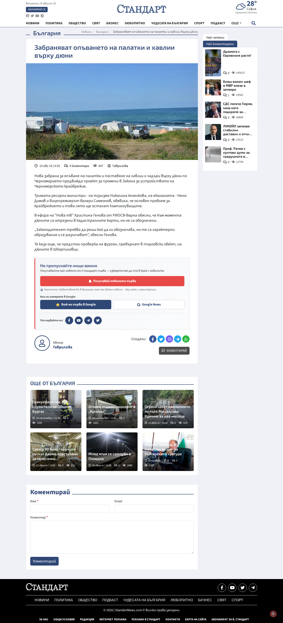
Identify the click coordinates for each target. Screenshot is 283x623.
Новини (86, 32)
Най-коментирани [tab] (220, 44)
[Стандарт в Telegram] (88, 320)
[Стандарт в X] (98, 320)
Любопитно (182, 600)
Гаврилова (120, 166)
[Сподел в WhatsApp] (186, 339)
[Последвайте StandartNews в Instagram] (32, 16)
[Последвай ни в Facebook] (222, 588)
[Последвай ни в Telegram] (253, 588)
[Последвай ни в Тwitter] (242, 588)
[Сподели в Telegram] (177, 339)
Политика (63, 600)
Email (118, 501)
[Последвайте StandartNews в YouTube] (37, 16)
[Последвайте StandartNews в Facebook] (27, 16)
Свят (221, 600)
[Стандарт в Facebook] (69, 320)
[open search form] (253, 23)
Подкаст (110, 600)
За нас (43, 619)
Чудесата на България (144, 600)
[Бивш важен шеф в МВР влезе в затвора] (213, 87)
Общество (87, 600)
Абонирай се (37, 9)
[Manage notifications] (273, 614)
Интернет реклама (112, 619)
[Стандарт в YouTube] (79, 320)
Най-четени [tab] (215, 37)
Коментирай (176, 350)
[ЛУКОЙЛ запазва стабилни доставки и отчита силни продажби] (213, 132)
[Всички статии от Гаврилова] (42, 343)
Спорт (237, 600)
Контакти (173, 619)
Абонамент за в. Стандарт (230, 619)
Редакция (87, 619)
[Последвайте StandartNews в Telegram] (42, 16)
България (102, 32)
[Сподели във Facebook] (152, 339)
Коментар (39, 517)
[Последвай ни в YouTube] (232, 588)
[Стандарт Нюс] (47, 590)
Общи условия (64, 619)
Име (34, 501)
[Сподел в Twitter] (161, 339)
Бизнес (205, 600)
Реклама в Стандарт (146, 619)
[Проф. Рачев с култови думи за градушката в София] (213, 154)
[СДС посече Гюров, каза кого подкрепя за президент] (213, 110)
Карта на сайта (195, 619)
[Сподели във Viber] (169, 339)
